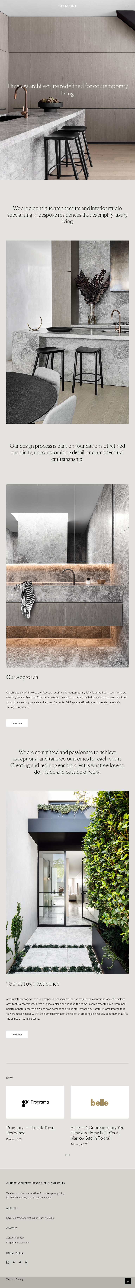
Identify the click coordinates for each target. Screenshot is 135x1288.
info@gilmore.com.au (17, 1242)
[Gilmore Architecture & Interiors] (67, 6)
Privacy (19, 1279)
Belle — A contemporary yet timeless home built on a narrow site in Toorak (32, 1133)
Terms (9, 1279)
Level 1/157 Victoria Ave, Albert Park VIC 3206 (30, 1217)
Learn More (17, 723)
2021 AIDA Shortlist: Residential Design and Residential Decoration (92, 1133)
